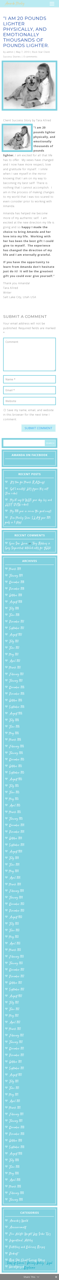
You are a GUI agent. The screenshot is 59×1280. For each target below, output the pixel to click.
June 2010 (14, 1167)
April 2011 (14, 1101)
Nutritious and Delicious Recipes (27, 1247)
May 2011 (13, 1095)
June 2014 (14, 865)
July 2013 (14, 924)
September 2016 (16, 707)
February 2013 (16, 957)
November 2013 (16, 911)
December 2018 (16, 582)
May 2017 (14, 654)
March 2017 (15, 668)
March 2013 (15, 950)
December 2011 (16, 1048)
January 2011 (16, 1121)
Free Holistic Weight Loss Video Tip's (30, 1234)
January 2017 (16, 681)
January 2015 (16, 819)
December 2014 (16, 825)
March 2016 (15, 740)
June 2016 (14, 727)
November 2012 (16, 976)
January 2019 (16, 576)
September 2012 (16, 989)
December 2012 (16, 970)
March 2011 (15, 1108)
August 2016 (15, 713)
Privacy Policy (35, 1263)
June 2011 (14, 1088)
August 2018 (15, 602)
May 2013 (14, 937)
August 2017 (15, 635)
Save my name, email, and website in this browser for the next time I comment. (28, 414)
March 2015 (15, 812)
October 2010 (15, 1141)
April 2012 (14, 1022)
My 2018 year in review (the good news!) (30, 511)
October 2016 (15, 700)
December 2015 (16, 759)
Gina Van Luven (18, 543)
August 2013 (15, 917)
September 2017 (16, 628)
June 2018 (14, 615)
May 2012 (14, 1016)
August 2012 (15, 996)
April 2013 (14, 943)
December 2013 (16, 904)
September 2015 (16, 773)
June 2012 (14, 1009)
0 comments (30, 56)
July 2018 (14, 608)
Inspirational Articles (21, 1240)
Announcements (17, 1227)
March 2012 (15, 1029)
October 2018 (15, 595)
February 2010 (16, 1193)
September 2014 (16, 845)
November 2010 (16, 1134)
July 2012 (14, 1003)
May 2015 (14, 799)
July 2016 (14, 720)
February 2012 (16, 1035)
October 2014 (15, 838)
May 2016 (14, 733)
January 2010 (16, 1200)
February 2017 (16, 674)
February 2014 (16, 891)
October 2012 (15, 983)
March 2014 (15, 884)
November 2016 (16, 694)
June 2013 (14, 930)
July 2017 (14, 641)
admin (10, 51)
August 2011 (15, 1075)
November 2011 (16, 1055)
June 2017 (14, 648)
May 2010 (14, 1173)
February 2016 (16, 746)
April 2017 (14, 661)
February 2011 (16, 1114)
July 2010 (14, 1160)
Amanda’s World (18, 1221)
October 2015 (15, 766)
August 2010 (15, 1154)
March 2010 (15, 1187)
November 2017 (16, 622)
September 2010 (16, 1147)
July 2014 (14, 858)
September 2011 (16, 1068)
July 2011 (14, 1081)
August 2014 (15, 852)
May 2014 (14, 871)
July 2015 (14, 786)
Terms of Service (15, 1263)
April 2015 (14, 805)
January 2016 (16, 753)
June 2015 (14, 792)
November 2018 (16, 589)
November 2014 (16, 832)
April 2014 (14, 878)
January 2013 (16, 963)
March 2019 (15, 569)
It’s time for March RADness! (27, 482)
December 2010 (16, 1127)
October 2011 (15, 1062)
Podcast (13, 1254)
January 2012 (16, 1042)
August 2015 (15, 779)
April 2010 (14, 1180)
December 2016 (16, 687)
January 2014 (16, 897)
